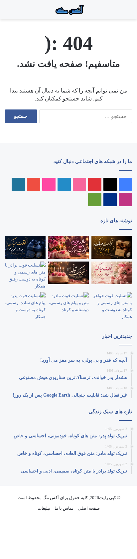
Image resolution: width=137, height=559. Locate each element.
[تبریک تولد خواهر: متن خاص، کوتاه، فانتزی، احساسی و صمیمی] (111, 273)
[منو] (123, 12)
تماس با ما (64, 508)
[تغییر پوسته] (8, 12)
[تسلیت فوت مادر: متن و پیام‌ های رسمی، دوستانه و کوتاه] (68, 303)
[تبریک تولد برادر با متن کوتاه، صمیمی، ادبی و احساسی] (25, 247)
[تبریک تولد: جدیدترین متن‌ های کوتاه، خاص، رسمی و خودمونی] (68, 273)
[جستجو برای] (117, 12)
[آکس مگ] (68, 10)
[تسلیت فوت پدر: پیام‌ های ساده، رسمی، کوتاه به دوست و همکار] (25, 306)
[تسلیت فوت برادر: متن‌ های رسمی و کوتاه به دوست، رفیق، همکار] (25, 275)
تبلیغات (44, 508)
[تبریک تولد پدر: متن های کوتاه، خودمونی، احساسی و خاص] (111, 247)
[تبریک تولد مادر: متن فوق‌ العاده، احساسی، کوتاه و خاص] (68, 247)
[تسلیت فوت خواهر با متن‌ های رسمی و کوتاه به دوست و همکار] (111, 306)
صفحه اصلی (89, 508)
